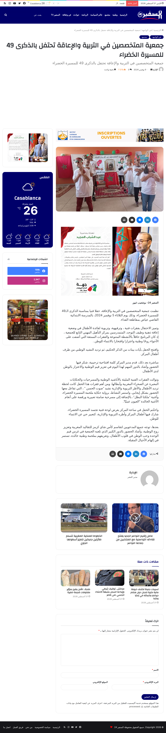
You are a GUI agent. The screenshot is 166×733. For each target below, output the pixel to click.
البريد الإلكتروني (151, 682)
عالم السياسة (96, 15)
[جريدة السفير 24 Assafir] (150, 15)
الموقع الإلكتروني (100, 682)
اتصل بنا (7, 727)
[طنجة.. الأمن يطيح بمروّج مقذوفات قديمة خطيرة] (75, 578)
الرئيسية (123, 15)
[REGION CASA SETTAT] (110, 261)
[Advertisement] (83, 99)
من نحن (28, 727)
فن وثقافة (66, 15)
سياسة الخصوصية (42, 727)
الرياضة (85, 15)
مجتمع (107, 15)
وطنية (115, 15)
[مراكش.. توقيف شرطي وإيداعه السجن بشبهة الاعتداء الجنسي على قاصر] (109, 578)
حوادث (76, 15)
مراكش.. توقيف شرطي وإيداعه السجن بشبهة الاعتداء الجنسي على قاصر (109, 592)
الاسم (155, 670)
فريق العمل (18, 727)
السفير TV (55, 15)
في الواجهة (147, 30)
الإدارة (155, 69)
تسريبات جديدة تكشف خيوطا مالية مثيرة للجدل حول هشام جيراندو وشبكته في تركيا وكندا (144, 594)
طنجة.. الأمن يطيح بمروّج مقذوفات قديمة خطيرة (102, 3)
